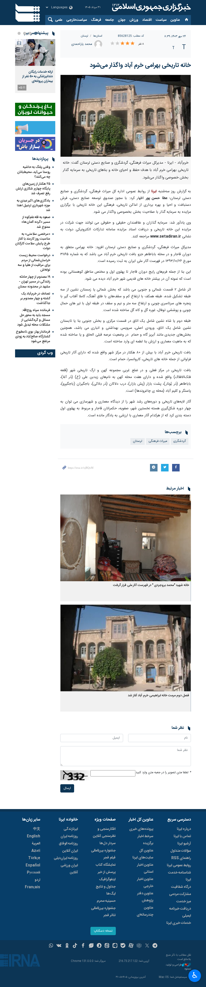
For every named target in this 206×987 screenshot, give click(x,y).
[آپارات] (131, 946)
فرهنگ (96, 20)
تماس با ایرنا (182, 836)
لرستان (84, 36)
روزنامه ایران (69, 836)
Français (32, 887)
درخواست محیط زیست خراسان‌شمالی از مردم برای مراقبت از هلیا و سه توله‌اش (34, 263)
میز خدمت (183, 902)
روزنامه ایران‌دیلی (66, 858)
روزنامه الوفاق (68, 844)
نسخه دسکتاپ (103, 931)
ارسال (67, 788)
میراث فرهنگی (157, 441)
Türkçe (34, 858)
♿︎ (194, 975)
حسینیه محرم (106, 901)
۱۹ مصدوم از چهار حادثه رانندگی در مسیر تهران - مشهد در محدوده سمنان (34, 281)
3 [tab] (24, 33)
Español (33, 865)
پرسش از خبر (107, 872)
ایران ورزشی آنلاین (69, 868)
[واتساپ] (51, 946)
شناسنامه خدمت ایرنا (179, 876)
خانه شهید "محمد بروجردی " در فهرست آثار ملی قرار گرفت (151, 585)
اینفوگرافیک (107, 879)
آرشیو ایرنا (184, 844)
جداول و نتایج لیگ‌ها (106, 890)
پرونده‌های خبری (141, 829)
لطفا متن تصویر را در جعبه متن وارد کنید (163, 772)
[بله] (123, 946)
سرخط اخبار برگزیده (145, 839)
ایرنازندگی (71, 829)
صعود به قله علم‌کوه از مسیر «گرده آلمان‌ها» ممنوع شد (35, 222)
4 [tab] (19, 33)
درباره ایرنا (184, 829)
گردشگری (179, 441)
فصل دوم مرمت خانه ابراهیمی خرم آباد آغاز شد (158, 695)
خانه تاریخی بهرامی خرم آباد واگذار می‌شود (140, 65)
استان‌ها (97, 36)
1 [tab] (35, 33)
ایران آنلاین (70, 851)
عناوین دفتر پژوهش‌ (145, 897)
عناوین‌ (175, 20)
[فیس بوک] (83, 946)
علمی (58, 20)
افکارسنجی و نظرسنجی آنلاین (104, 832)
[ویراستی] (91, 946)
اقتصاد (147, 20)
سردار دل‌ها (107, 843)
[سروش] (99, 946)
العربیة (36, 844)
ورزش (133, 20)
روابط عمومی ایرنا (179, 865)
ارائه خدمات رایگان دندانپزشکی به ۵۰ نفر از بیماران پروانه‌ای (37, 76)
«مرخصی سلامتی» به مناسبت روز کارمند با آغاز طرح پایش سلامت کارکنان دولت (32, 241)
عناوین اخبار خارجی (145, 882)
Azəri (35, 851)
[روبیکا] (139, 946)
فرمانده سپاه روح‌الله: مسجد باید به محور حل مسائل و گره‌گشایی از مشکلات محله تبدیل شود (33, 318)
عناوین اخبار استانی (145, 868)
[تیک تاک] (75, 946)
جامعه (109, 20)
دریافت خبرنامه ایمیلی (180, 912)
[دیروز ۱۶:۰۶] (35, 52)
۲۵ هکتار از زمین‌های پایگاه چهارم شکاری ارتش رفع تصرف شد (33, 188)
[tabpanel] (35, 66)
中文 (36, 829)
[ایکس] (147, 946)
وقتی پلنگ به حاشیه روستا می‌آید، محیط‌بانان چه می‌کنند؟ (33, 171)
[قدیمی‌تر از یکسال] (125, 538)
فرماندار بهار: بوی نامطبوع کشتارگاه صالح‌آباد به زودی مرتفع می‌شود (32, 336)
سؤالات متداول (180, 851)
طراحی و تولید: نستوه (178, 967)
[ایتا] (107, 946)
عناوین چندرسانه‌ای (145, 911)
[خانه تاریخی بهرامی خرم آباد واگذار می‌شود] (125, 116)
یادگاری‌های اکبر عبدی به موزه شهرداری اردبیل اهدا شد (33, 205)
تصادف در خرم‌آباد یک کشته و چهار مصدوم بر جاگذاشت (35, 298)
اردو (37, 880)
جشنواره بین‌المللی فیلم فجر (103, 854)
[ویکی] (59, 946)
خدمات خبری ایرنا (178, 923)
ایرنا (151, 8)
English (33, 836)
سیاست (161, 20)
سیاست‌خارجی (76, 20)
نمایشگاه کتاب (106, 865)
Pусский (33, 873)
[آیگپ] (115, 946)
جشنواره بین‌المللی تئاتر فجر (103, 911)
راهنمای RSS (181, 858)
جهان (121, 20)
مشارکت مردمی (180, 894)
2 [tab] (30, 33)
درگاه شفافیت (181, 887)
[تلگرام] (155, 946)
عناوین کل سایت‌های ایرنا (142, 854)
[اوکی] (67, 946)
